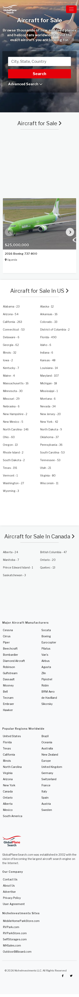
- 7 (11, 368)
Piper (6, 642)
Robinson (9, 667)
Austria (46, 803)
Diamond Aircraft (14, 660)
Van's (44, 654)
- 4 (9, 375)
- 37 (49, 437)
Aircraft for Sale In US (37, 291)
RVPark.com (11, 927)
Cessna (8, 630)
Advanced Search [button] (23, 84)
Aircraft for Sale (37, 123)
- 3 (11, 490)
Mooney (8, 685)
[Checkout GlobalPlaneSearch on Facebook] (63, 976)
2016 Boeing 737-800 (21, 253)
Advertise (9, 891)
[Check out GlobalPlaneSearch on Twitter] (71, 976)
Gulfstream (10, 673)
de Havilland (49, 697)
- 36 (51, 444)
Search (39, 73)
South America (12, 816)
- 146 (16, 429)
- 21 (45, 467)
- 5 (13, 421)
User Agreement (14, 904)
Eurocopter (48, 642)
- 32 (9, 352)
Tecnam (8, 697)
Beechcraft (10, 648)
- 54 (10, 314)
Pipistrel (46, 679)
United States (12, 736)
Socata (46, 630)
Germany (47, 773)
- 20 (50, 414)
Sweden (46, 809)
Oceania (46, 742)
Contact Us (10, 879)
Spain (45, 797)
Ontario (8, 797)
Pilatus (45, 648)
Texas (7, 748)
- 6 (11, 337)
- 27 (13, 483)
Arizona (8, 779)
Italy (44, 791)
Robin (45, 685)
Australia (47, 748)
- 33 (48, 321)
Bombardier (10, 654)
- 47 (53, 552)
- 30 (13, 391)
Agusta (46, 667)
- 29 (11, 398)
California (9, 754)
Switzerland (49, 779)
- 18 (48, 383)
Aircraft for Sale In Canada (37, 536)
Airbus (45, 660)
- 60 (9, 437)
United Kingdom (51, 766)
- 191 (10, 467)
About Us (9, 885)
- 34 (48, 406)
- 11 (49, 483)
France (45, 785)
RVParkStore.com (15, 933)
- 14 (49, 368)
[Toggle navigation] (71, 9)
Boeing (46, 636)
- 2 (55, 329)
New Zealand (49, 754)
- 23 (11, 306)
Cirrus (7, 636)
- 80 (48, 475)
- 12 (47, 306)
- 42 (49, 421)
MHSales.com (12, 945)
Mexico (8, 809)
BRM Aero (48, 691)
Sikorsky (47, 703)
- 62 (11, 344)
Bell (5, 691)
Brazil (45, 736)
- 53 (14, 329)
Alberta (7, 803)
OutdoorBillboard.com (17, 951)
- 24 (10, 552)
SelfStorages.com (15, 939)
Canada (8, 791)
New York (9, 785)
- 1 (49, 391)
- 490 (48, 337)
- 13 (10, 444)
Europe (46, 760)
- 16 (49, 314)
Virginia (7, 773)
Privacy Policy (12, 897)
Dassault (9, 679)
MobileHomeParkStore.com (21, 920)
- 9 (51, 429)
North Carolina (12, 766)
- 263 (12, 321)
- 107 (49, 375)
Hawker (8, 710)
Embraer (8, 703)
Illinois (7, 760)
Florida (7, 742)
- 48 (48, 360)
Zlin (43, 673)
